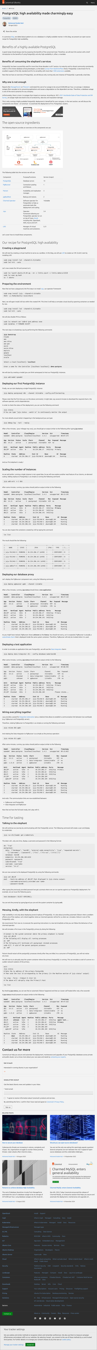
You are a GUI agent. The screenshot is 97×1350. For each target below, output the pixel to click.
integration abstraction (27, 717)
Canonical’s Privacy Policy (55, 1102)
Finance (69, 1305)
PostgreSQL (7, 181)
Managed (48, 1218)
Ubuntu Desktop (8, 1250)
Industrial (47, 1305)
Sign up (7, 1107)
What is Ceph (38, 1218)
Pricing (61, 1289)
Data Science (47, 1231)
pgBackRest (7, 197)
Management (60, 1241)
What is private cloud (60, 1259)
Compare (53, 1273)
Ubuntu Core (6, 1245)
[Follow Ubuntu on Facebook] (40, 1318)
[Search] (87, 2)
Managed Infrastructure (60, 1298)
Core (54, 1284)
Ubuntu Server (7, 1254)
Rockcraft (37, 1279)
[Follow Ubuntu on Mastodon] (35, 1318)
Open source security (77, 1298)
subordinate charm (8, 637)
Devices (71, 1293)
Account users (53, 1289)
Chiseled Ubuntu (55, 1277)
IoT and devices (39, 1301)
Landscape (6, 1273)
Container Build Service (84, 1277)
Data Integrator (56, 649)
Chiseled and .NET (69, 1277)
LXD (4, 226)
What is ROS (46, 1236)
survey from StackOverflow (54, 69)
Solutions (5, 1298)
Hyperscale (37, 1254)
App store (37, 1241)
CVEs (77, 1266)
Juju (4, 211)
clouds (36, 218)
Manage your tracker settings (14, 1345)
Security (5, 1266)
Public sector (55, 1305)
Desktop (37, 1284)
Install (36, 1213)
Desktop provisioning (59, 1293)
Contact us (7, 1314)
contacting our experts (58, 1057)
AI (34, 1298)
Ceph (4, 1218)
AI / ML (4, 1231)
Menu (93, 3)
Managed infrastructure (10, 1227)
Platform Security (40, 1266)
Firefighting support (81, 1289)
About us (37, 1313)
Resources (71, 1222)
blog (12, 37)
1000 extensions (59, 71)
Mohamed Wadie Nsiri (16, 23)
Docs (63, 1218)
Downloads (6, 1284)
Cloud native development (55, 1301)
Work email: (9, 1089)
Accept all (30, 1345)
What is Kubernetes (40, 1222)
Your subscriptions (40, 1289)
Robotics (5, 1236)
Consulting (56, 1218)
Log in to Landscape (75, 1273)
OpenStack (6, 1213)
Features (37, 1245)
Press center (75, 1313)
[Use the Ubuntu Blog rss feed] (65, 1318)
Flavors (57, 1250)
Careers (53, 1313)
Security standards (67, 1266)
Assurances (38, 1268)
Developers (49, 1250)
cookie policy (66, 1339)
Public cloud (44, 1261)
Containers (6, 1277)
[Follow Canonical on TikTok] (60, 1318)
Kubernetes (6, 1222)
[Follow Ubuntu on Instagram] (50, 1318)
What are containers (41, 1277)
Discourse (69, 1289)
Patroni (5, 191)
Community (56, 1236)
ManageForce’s (16, 87)
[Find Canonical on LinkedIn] (45, 1318)
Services (56, 1245)
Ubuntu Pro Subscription (42, 1293)
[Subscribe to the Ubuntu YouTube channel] (55, 1318)
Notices (82, 1266)
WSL (49, 1284)
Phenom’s (26, 87)
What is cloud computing (42, 1259)
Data (38, 1298)
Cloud (4, 1259)
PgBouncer (6, 185)
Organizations (38, 1250)
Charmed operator (9, 200)
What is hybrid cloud (75, 1259)
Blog (4, 8)
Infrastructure (46, 1298)
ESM (49, 1266)
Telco (63, 1305)
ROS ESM (37, 1236)
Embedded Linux (48, 1241)
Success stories (47, 1245)
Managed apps (39, 1227)
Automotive (38, 1305)
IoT (3, 1241)
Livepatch (56, 1266)
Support (42, 1213)
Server (44, 1284)
